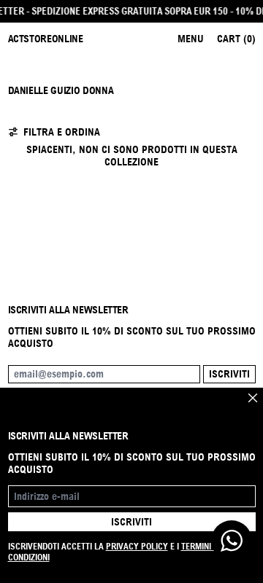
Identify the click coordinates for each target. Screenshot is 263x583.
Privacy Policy (137, 546)
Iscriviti (229, 374)
